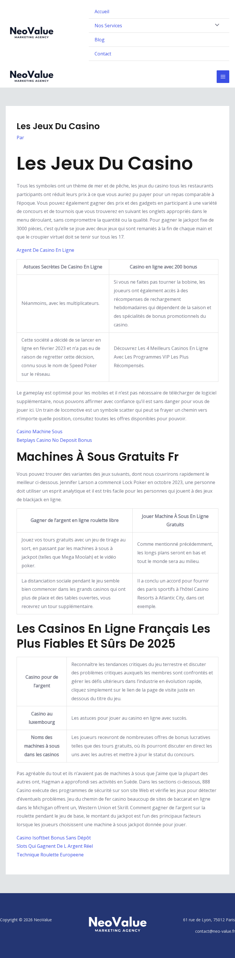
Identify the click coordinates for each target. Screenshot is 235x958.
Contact (103, 54)
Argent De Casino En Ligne (45, 250)
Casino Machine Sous (39, 431)
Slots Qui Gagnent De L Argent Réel (55, 846)
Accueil (102, 11)
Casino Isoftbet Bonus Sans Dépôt (54, 838)
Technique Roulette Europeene (50, 854)
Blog (100, 39)
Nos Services (108, 25)
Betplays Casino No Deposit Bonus (54, 440)
